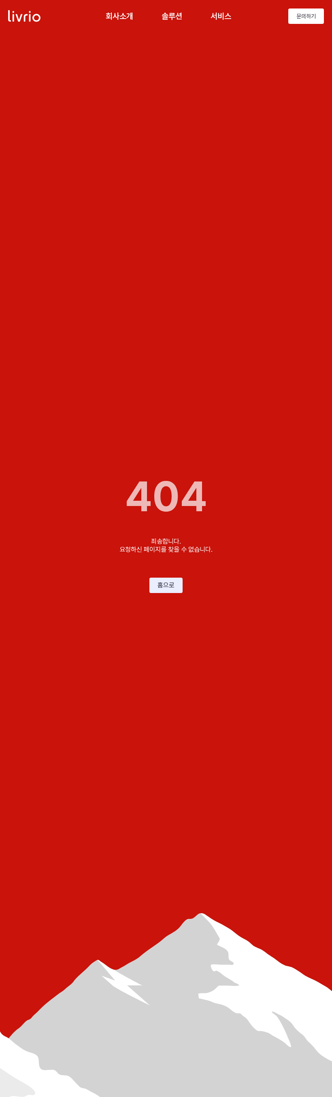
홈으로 (166, 585)
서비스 (221, 16)
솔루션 (172, 16)
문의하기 (306, 16)
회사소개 (119, 16)
